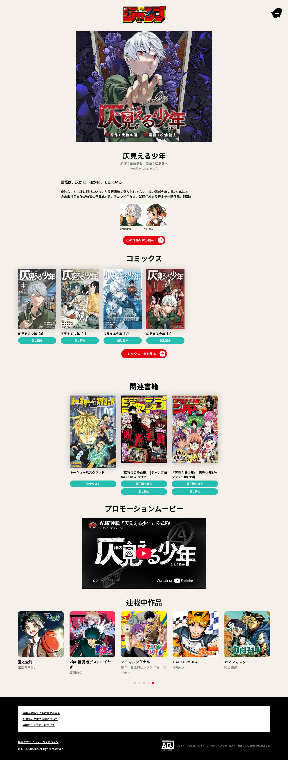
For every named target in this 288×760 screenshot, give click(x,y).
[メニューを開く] (276, 13)
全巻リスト (93, 483)
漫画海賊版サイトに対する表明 (41, 713)
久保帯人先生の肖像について (40, 719)
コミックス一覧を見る (140, 353)
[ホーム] (144, 13)
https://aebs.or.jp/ (260, 745)
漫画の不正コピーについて (38, 725)
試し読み (37, 340)
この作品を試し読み (140, 240)
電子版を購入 (144, 483)
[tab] (135, 683)
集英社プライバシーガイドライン (38, 742)
